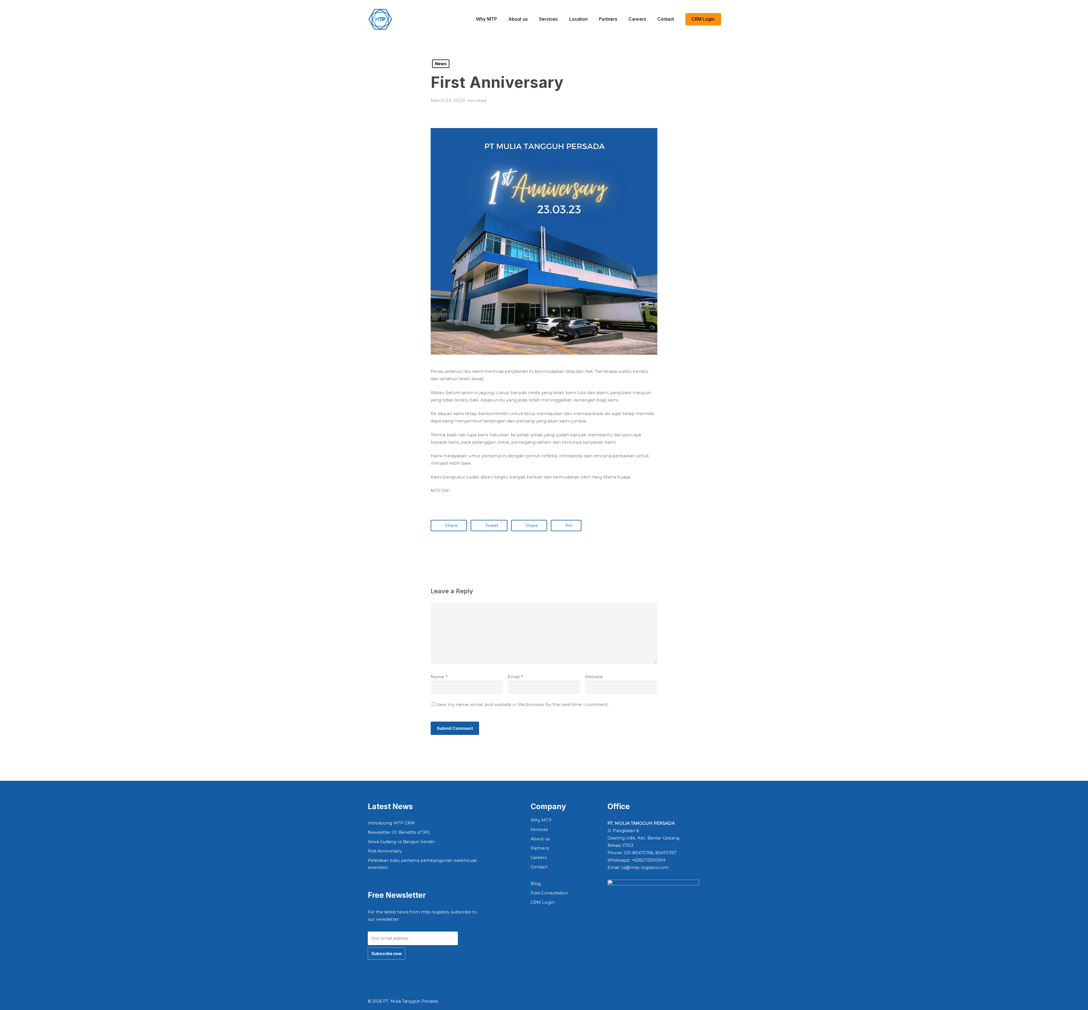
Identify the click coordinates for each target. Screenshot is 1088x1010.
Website (594, 676)
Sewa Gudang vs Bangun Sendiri (401, 841)
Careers (539, 857)
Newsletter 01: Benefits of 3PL (399, 832)
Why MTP (541, 820)
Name (439, 676)
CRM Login (542, 902)
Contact (539, 866)
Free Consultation (549, 893)
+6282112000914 (649, 860)
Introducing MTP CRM (391, 823)
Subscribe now (386, 953)
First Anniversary (385, 851)
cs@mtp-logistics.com (645, 867)
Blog (536, 883)
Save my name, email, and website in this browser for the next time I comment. (522, 704)
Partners (540, 848)
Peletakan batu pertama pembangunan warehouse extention (422, 864)
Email (515, 676)
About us (540, 838)
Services (539, 829)
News (441, 63)
